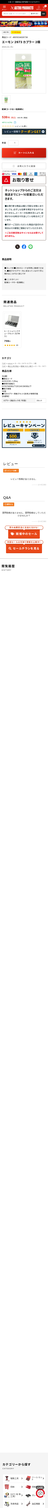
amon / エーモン (7, 47)
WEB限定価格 (16, 32)
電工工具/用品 (13, 366)
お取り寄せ (6, 32)
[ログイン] (38, 8)
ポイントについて (15, 122)
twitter (17, 246)
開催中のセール (24, 531)
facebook (24, 246)
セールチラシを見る (24, 546)
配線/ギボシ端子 (27, 366)
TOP (4, 363)
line (30, 246)
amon (10, 363)
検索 (43, 13)
